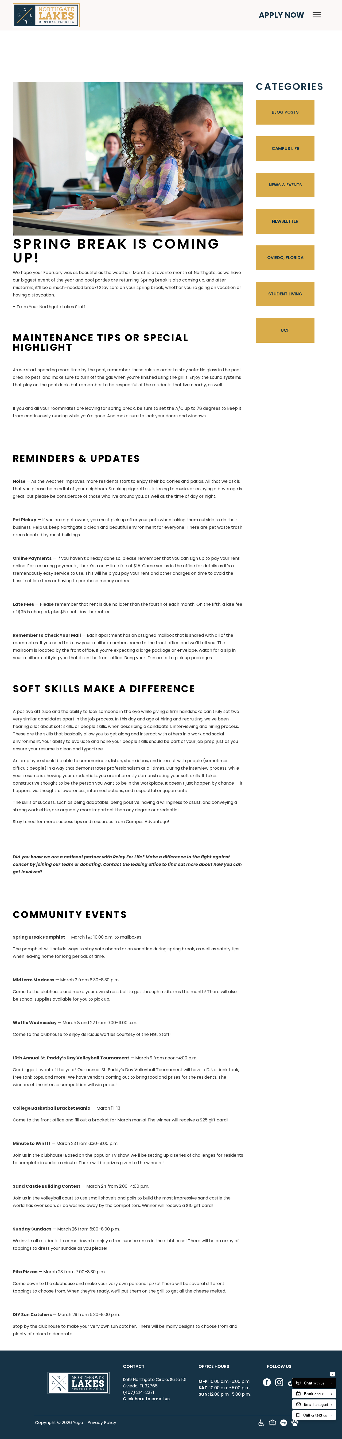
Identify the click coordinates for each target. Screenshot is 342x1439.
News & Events (285, 185)
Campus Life (285, 148)
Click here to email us (146, 1399)
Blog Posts (285, 112)
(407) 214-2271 (138, 1392)
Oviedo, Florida (285, 257)
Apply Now (281, 15)
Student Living (285, 294)
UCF (285, 330)
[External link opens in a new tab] (283, 1425)
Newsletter (285, 221)
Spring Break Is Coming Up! (116, 250)
